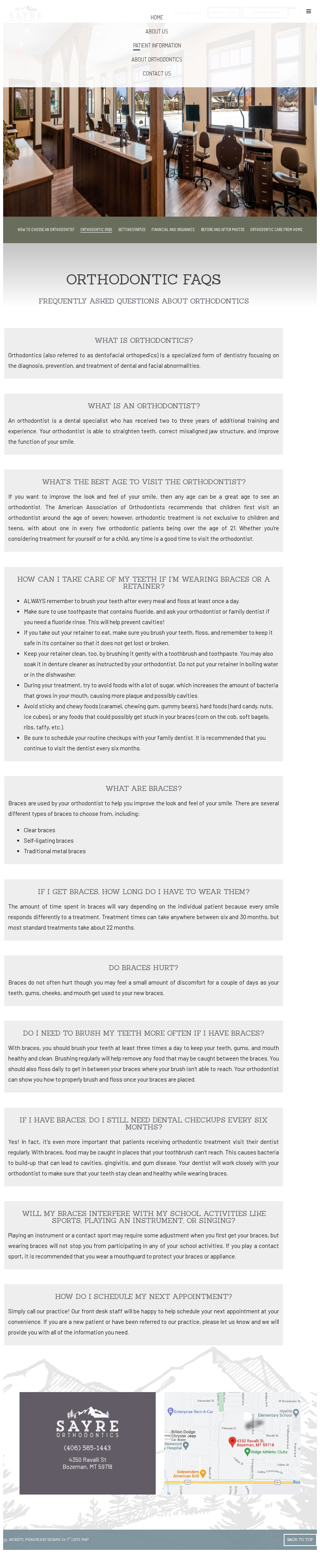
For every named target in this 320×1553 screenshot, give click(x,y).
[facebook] (85, 1477)
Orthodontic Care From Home (276, 229)
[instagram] (79, 1477)
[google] (74, 1477)
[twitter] (95, 1477)
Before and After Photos (222, 229)
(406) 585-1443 (87, 1448)
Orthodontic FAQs (96, 229)
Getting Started (132, 229)
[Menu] (308, 11)
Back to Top (300, 1539)
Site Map (81, 1539)
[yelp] (100, 1477)
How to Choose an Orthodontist (46, 229)
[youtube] (90, 1477)
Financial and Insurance (173, 229)
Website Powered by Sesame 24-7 (40, 1539)
